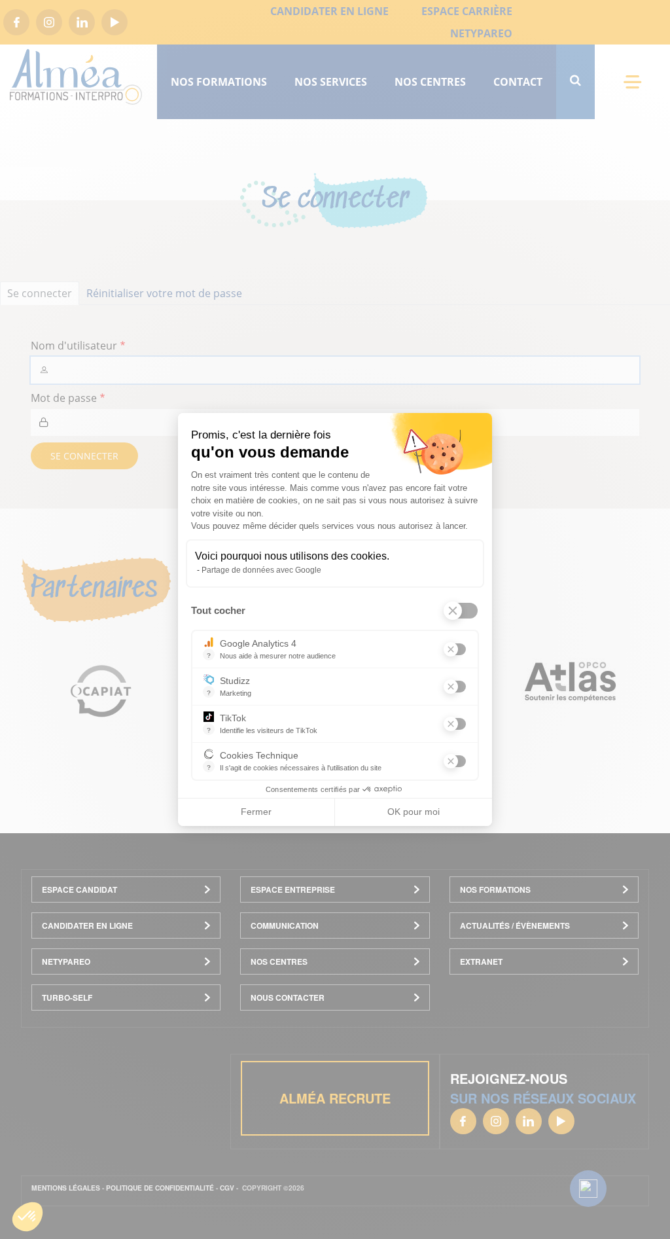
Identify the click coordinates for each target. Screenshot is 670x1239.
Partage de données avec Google (261, 570)
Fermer (256, 811)
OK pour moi (413, 811)
